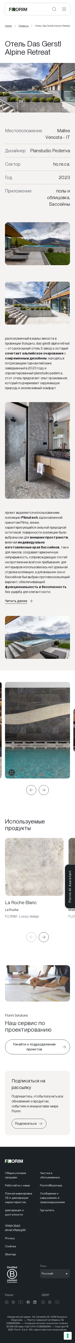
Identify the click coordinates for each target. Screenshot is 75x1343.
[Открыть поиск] (54, 9)
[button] (31, 790)
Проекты (24, 25)
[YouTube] (20, 1302)
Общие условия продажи (15, 1175)
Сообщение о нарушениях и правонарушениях (52, 1198)
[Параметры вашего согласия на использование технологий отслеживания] (68, 1336)
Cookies (10, 1246)
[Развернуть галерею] (11, 772)
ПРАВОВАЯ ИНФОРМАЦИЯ (15, 1228)
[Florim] (18, 9)
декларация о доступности (14, 1212)
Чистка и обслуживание (50, 1175)
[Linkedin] (34, 1302)
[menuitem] (20, 1175)
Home (8, 25)
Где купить (47, 1210)
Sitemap (10, 1254)
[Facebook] (28, 1302)
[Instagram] (6, 1302)
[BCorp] (12, 1284)
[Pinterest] (13, 1302)
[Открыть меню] (64, 9)
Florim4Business (51, 1185)
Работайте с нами (17, 1185)
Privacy (10, 1238)
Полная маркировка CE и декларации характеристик (18, 1198)
